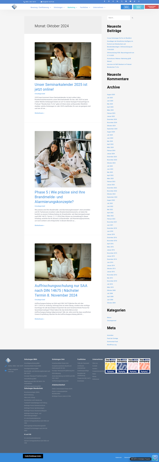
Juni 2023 (110, 169)
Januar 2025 (111, 116)
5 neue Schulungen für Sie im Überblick (119, 38)
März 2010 (110, 287)
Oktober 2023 (111, 163)
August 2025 (111, 94)
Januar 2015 (111, 256)
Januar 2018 (111, 234)
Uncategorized (40, 94)
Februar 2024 (111, 150)
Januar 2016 (111, 250)
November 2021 (112, 222)
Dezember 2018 (112, 228)
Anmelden (110, 335)
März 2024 (110, 147)
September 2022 (112, 197)
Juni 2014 (110, 262)
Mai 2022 (110, 209)
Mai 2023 (110, 172)
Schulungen (58, 7)
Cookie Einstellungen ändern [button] (33, 456)
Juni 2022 (110, 206)
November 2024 (112, 122)
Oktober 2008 (111, 290)
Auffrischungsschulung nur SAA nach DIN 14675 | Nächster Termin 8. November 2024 (61, 290)
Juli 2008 (110, 293)
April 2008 (110, 296)
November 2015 (112, 253)
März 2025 (110, 110)
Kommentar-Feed (112, 341)
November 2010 (112, 281)
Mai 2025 (110, 104)
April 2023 (110, 175)
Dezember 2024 (112, 119)
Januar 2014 (111, 265)
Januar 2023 (111, 185)
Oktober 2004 (111, 303)
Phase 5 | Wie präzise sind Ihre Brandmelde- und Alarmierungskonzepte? (60, 197)
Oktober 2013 (111, 268)
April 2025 (110, 107)
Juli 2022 (110, 203)
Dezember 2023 (112, 157)
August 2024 (111, 132)
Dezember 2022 (112, 188)
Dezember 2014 (112, 259)
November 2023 (112, 160)
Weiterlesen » (39, 113)
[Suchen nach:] (118, 17)
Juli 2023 (110, 166)
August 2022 (111, 200)
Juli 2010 (110, 284)
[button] (144, 458)
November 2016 (112, 240)
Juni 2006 (110, 300)
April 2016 (110, 244)
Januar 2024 (111, 153)
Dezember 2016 (112, 237)
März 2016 (110, 247)
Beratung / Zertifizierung (40, 7)
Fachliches (84, 7)
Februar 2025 (111, 113)
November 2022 (112, 191)
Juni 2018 (110, 231)
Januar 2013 (111, 272)
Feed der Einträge (112, 338)
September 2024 (112, 129)
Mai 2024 (110, 141)
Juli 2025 (110, 98)
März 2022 (110, 216)
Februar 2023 (111, 181)
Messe (109, 317)
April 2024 (110, 144)
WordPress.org (111, 345)
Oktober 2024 (111, 126)
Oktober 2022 (111, 194)
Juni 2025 (110, 101)
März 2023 (110, 178)
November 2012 (112, 275)
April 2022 (110, 213)
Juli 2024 (110, 135)
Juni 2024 (110, 138)
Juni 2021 (110, 225)
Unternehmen (98, 7)
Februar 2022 (111, 219)
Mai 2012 (110, 278)
